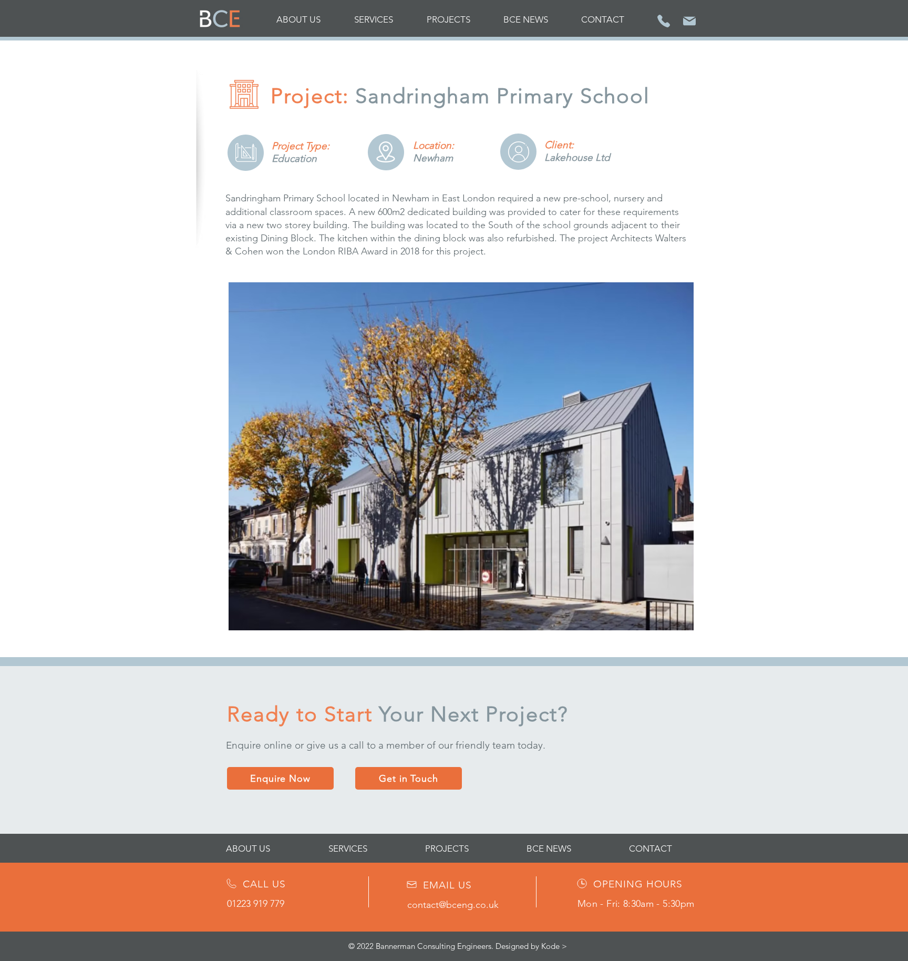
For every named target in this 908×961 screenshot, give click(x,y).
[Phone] (663, 20)
